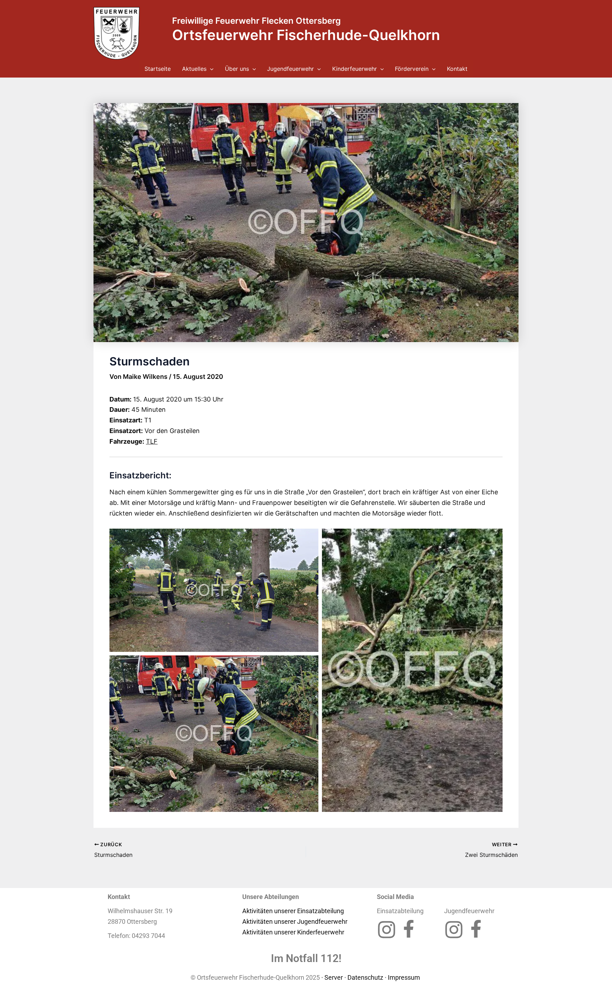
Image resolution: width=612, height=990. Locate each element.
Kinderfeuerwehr (354, 68)
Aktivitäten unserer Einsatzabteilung (293, 911)
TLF (152, 441)
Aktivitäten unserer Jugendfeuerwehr (294, 921)
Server (333, 977)
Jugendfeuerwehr (290, 68)
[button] (210, 69)
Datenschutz (365, 977)
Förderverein (412, 68)
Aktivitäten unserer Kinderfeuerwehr (293, 932)
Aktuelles (194, 68)
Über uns (237, 68)
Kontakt (457, 68)
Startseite (157, 68)
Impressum (404, 977)
